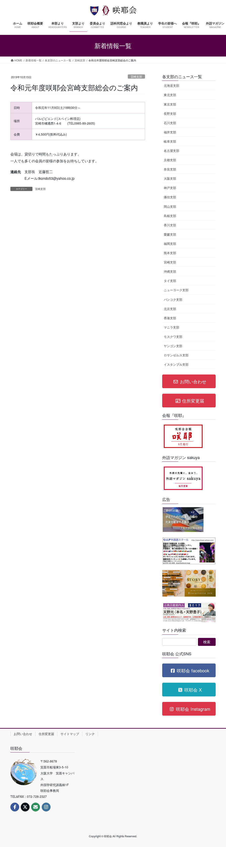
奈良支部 (170, 169)
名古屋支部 (171, 150)
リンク (90, 734)
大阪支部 (170, 178)
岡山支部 (170, 206)
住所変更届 (46, 734)
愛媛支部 (170, 234)
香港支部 (170, 318)
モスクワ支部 (173, 336)
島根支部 (170, 216)
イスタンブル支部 (176, 364)
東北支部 (170, 95)
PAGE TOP (216, 817)
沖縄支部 (170, 271)
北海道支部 (171, 85)
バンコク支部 (173, 299)
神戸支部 (170, 187)
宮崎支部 (136, 76)
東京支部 (170, 104)
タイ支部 (170, 280)
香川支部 (170, 225)
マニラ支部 (171, 327)
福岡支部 (170, 243)
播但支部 (170, 197)
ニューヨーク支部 (176, 290)
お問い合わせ (23, 734)
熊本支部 (170, 253)
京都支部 (170, 160)
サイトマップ (69, 734)
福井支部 (170, 132)
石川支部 (170, 123)
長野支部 (170, 113)
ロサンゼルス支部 (176, 355)
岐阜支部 (170, 141)
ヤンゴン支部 (173, 346)
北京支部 (170, 308)
